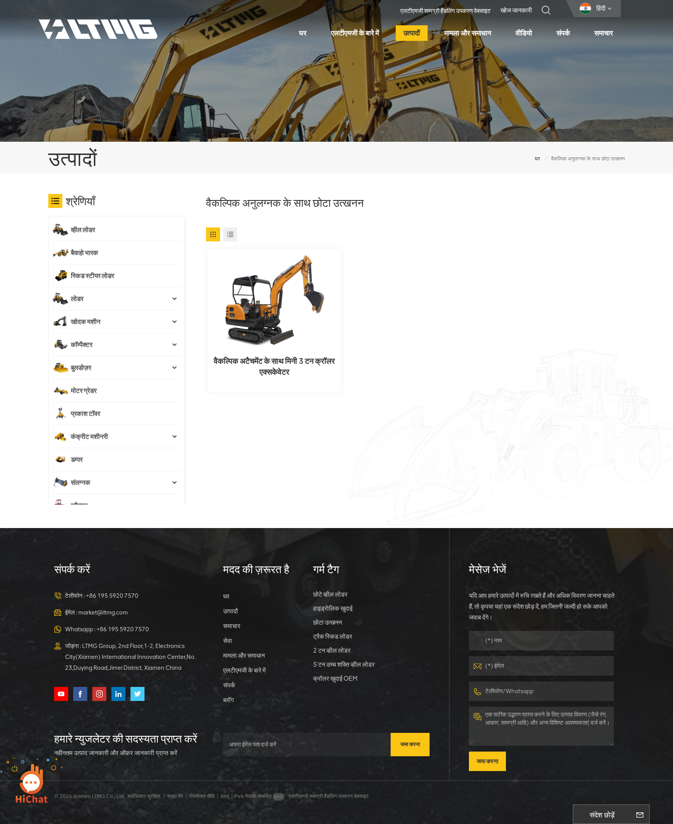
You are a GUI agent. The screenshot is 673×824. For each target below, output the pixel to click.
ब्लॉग (228, 700)
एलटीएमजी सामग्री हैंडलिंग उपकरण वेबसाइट (445, 10)
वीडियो (524, 33)
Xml (224, 796)
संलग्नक (80, 482)
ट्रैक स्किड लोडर (332, 636)
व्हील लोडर (83, 230)
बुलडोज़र (81, 368)
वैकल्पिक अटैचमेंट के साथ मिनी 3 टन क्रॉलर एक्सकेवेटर (274, 366)
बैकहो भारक (84, 253)
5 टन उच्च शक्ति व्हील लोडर (344, 664)
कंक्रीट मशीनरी (89, 436)
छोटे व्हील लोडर (330, 594)
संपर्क (563, 33)
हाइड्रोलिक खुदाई (332, 608)
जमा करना (410, 744)
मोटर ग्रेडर (84, 390)
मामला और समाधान (467, 33)
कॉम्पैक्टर (81, 345)
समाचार (603, 33)
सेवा (227, 640)
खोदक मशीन (85, 322)
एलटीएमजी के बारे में (355, 33)
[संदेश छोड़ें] (640, 814)
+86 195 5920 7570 (112, 595)
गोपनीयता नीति (202, 796)
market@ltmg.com (103, 612)
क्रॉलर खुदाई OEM (335, 678)
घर (303, 33)
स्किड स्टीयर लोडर (92, 276)
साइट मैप (175, 796)
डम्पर (77, 459)
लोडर (77, 299)
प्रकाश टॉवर (85, 413)
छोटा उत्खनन (327, 622)
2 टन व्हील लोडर (332, 650)
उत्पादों (411, 33)
